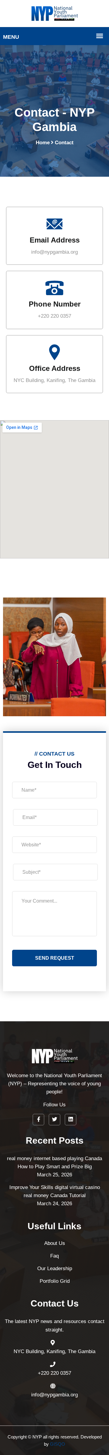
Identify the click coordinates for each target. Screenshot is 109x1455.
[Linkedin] (70, 1119)
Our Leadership (54, 1268)
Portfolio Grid (55, 1281)
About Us (54, 1243)
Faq (54, 1256)
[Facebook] (38, 1119)
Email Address (55, 240)
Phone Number (55, 304)
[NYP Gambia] (54, 13)
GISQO (57, 1444)
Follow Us (54, 1105)
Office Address (54, 368)
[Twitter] (54, 1119)
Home (43, 142)
